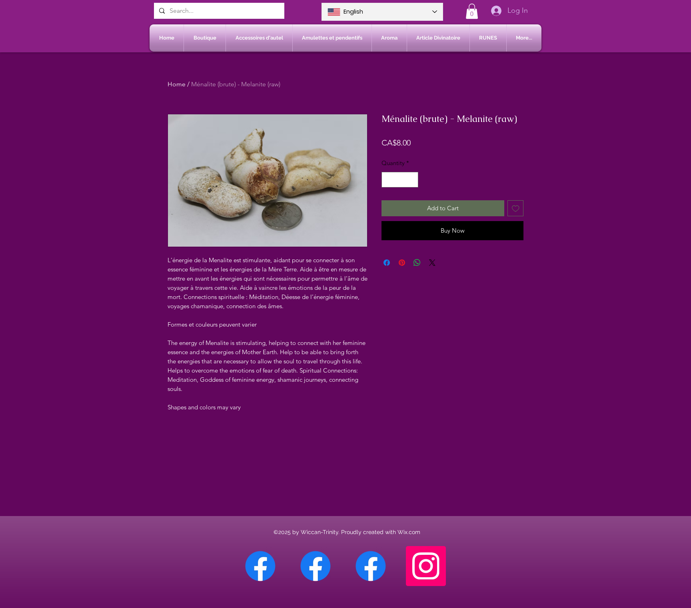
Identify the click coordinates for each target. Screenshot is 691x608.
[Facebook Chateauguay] (260, 566)
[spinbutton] (400, 179)
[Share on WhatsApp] (417, 262)
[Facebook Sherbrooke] (316, 566)
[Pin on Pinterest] (402, 262)
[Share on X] (432, 262)
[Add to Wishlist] (515, 208)
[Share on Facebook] (386, 262)
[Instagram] (426, 566)
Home (177, 84)
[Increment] (412, 179)
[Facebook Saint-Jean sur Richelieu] (371, 566)
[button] (471, 11)
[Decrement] (388, 179)
